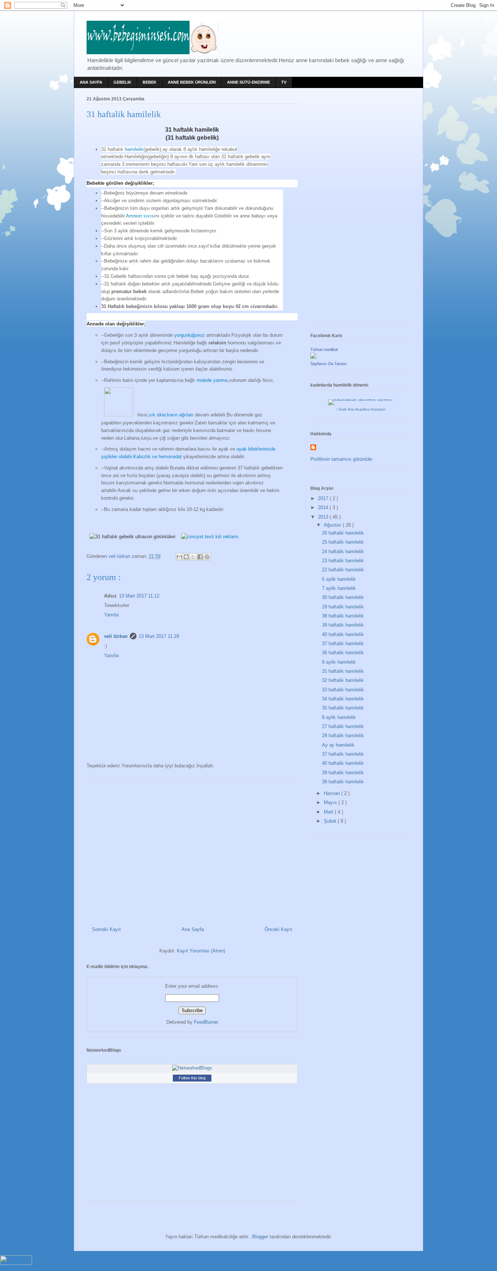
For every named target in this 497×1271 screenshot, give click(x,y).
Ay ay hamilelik (338, 745)
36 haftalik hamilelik (343, 652)
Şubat (331, 821)
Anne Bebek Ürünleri (192, 82)
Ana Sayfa (91, 82)
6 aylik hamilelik (339, 579)
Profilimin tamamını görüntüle (341, 459)
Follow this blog (192, 1078)
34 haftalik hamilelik (343, 699)
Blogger (260, 1236)
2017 (324, 498)
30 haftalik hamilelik (343, 597)
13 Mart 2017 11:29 (159, 636)
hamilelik (134, 149)
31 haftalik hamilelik (343, 671)
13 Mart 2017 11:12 (139, 596)
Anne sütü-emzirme (248, 82)
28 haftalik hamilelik (343, 735)
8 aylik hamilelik (339, 717)
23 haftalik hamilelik (343, 560)
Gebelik (122, 82)
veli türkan (116, 636)
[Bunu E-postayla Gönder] (179, 556)
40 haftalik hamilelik (343, 634)
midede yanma (211, 380)
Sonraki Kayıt (106, 929)
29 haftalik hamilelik (343, 606)
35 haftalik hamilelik (343, 708)
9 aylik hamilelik (339, 662)
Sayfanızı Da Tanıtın (328, 363)
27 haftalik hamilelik (343, 726)
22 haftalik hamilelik (343, 569)
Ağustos (333, 525)
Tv (283, 82)
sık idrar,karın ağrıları (171, 414)
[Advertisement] (192, 849)
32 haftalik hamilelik (343, 680)
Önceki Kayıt (278, 929)
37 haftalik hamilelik (343, 643)
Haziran (332, 793)
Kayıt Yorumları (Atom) (201, 951)
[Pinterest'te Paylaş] (207, 556)
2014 (324, 507)
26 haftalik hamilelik (343, 533)
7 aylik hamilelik (339, 588)
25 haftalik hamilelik (343, 542)
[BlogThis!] (186, 556)
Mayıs (331, 802)
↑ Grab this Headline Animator (360, 409)
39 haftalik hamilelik (343, 625)
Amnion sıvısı (140, 216)
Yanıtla (111, 614)
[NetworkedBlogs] (192, 1068)
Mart (329, 812)
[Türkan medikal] (313, 357)
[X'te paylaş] (193, 556)
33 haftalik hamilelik (343, 689)
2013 (324, 517)
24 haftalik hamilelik (343, 551)
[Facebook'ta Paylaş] (200, 556)
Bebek (149, 82)
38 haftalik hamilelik (343, 616)
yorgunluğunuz (189, 335)
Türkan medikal (324, 349)
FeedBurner (206, 1022)
